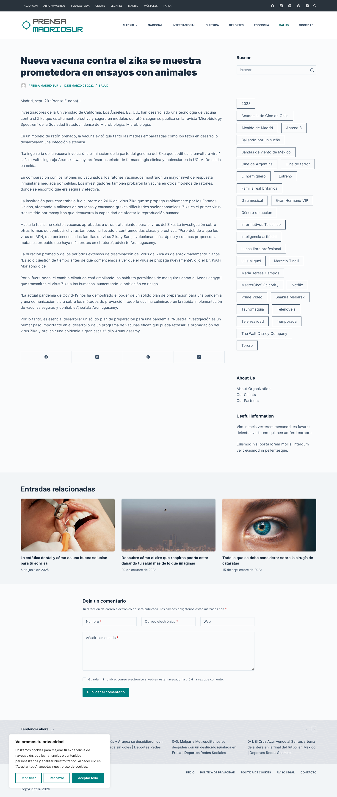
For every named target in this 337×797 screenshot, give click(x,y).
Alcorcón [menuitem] (31, 5)
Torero (247, 345)
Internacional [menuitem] (184, 25)
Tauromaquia (252, 309)
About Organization (254, 388)
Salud (103, 85)
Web (207, 621)
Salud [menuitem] (284, 25)
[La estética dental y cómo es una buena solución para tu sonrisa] (68, 525)
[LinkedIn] (199, 357)
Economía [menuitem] (261, 25)
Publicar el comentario (106, 692)
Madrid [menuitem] (133, 5)
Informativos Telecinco (261, 224)
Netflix (297, 285)
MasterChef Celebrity (260, 285)
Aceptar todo (88, 778)
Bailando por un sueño (260, 140)
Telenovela (286, 309)
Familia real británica (259, 188)
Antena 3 (294, 128)
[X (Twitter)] (281, 5)
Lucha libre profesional (261, 248)
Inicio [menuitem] (190, 772)
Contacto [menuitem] (308, 772)
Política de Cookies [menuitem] (256, 772)
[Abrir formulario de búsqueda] (314, 5)
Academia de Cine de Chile (264, 115)
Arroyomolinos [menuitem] (54, 5)
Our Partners (248, 400)
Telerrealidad (252, 321)
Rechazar (57, 778)
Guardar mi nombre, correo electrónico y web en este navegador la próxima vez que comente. (156, 679)
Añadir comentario (102, 638)
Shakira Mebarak (290, 297)
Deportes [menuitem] (236, 25)
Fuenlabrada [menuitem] (80, 5)
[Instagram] (289, 5)
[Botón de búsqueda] (311, 69)
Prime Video (251, 297)
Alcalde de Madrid (257, 128)
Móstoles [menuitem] (151, 5)
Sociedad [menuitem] (306, 25)
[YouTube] (307, 5)
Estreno (285, 176)
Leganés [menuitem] (116, 5)
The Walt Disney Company (264, 333)
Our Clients (246, 394)
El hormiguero (253, 176)
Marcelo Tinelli (286, 261)
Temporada (287, 321)
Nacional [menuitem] (155, 25)
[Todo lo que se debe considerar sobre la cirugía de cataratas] (269, 525)
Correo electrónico (161, 621)
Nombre (94, 621)
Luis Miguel (251, 261)
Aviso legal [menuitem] (286, 772)
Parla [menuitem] (167, 5)
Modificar (29, 778)
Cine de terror (298, 164)
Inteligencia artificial (258, 236)
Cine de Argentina (257, 164)
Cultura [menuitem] (212, 25)
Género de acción (256, 212)
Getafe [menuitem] (100, 5)
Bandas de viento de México (266, 152)
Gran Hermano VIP (292, 200)
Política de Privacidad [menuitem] (217, 772)
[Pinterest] (298, 5)
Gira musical (252, 200)
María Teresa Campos (260, 273)
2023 (246, 103)
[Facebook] (272, 5)
